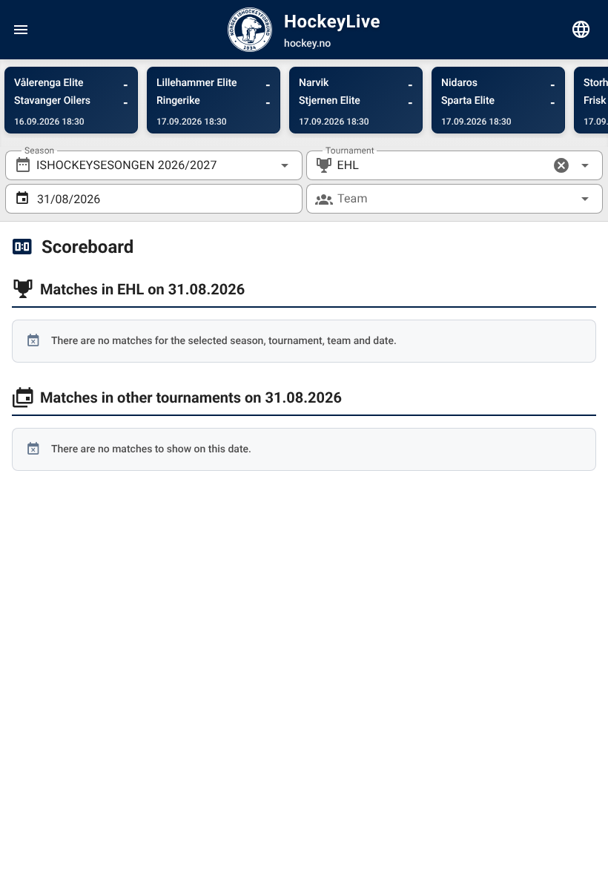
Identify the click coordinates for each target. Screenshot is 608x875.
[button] (561, 165)
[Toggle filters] (581, 29)
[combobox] (154, 165)
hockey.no (307, 44)
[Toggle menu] (21, 29)
